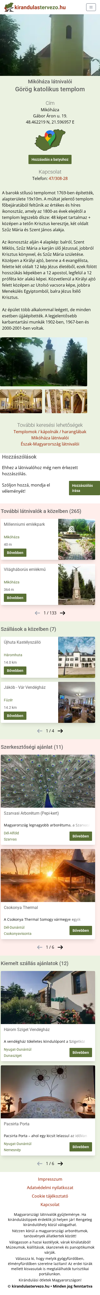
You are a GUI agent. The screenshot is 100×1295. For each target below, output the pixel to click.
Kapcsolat (50, 1204)
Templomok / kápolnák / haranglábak (50, 431)
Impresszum (50, 1179)
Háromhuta (13, 655)
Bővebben (15, 553)
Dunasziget (13, 1056)
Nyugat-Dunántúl (17, 1049)
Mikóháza (11, 537)
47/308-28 (58, 178)
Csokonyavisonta (18, 934)
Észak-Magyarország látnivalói (50, 444)
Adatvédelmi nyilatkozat (50, 1187)
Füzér (8, 700)
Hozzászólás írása (82, 488)
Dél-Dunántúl (14, 927)
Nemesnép (12, 1150)
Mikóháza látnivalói (50, 438)
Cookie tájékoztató (50, 1196)
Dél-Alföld (11, 833)
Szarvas (10, 839)
